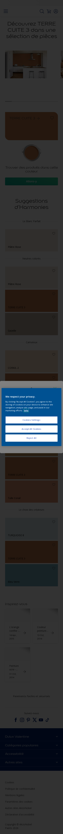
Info (26, 410)
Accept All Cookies (31, 429)
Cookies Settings (31, 420)
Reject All (32, 438)
